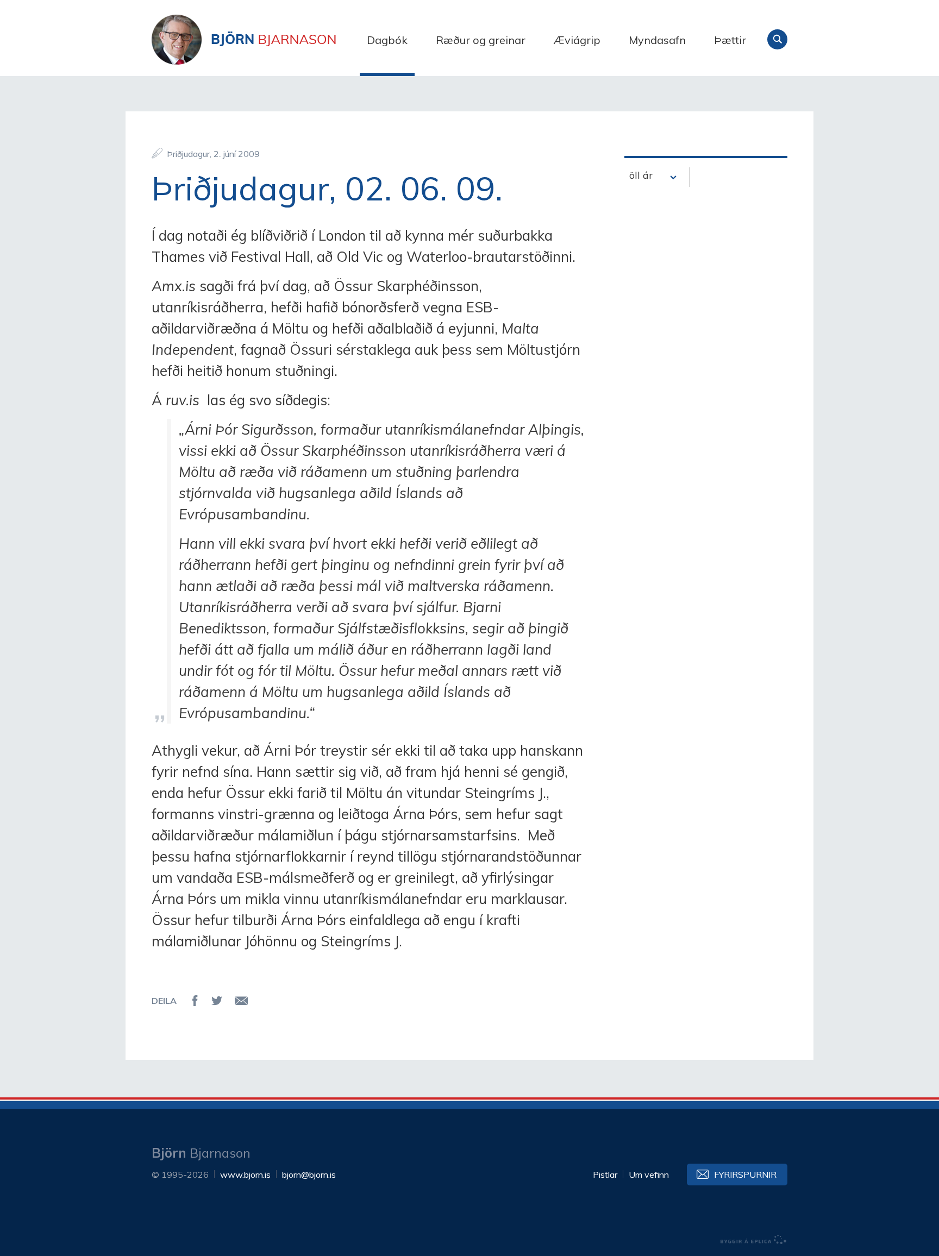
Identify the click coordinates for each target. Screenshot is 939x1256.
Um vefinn (649, 1174)
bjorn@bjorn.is (309, 1174)
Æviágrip (577, 40)
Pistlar (605, 1174)
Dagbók (387, 40)
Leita (777, 39)
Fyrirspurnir (745, 1174)
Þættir (730, 40)
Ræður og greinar (480, 40)
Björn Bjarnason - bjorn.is (260, 40)
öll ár (641, 175)
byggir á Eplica (753, 1239)
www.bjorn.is (245, 1174)
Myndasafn (657, 40)
